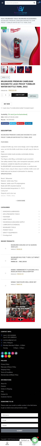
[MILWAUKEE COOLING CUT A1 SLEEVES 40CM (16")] (5, 248)
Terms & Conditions (7, 372)
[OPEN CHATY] (35, 440)
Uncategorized (7, 235)
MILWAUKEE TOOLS (11, 18)
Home (3, 18)
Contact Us (4, 394)
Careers (3, 386)
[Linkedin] (9, 353)
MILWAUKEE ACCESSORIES (27, 18)
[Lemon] (9, 356)
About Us (3, 383)
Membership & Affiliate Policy (9, 375)
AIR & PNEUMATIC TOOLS (11, 214)
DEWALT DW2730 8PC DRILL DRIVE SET (23, 282)
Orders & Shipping (6, 389)
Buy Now (7, 104)
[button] (37, 29)
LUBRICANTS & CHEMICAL (11, 224)
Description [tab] (6, 130)
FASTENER (6, 216)
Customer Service (6, 397)
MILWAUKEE (10, 119)
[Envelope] (2, 356)
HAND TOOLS (7, 219)
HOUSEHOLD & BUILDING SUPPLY (14, 222)
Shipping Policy (5, 369)
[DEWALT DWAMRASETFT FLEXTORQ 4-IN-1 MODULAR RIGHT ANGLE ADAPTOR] (5, 273)
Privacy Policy (5, 364)
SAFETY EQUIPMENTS (10, 232)
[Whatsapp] (5, 353)
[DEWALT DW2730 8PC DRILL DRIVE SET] (5, 285)
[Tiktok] (16, 353)
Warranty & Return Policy (8, 367)
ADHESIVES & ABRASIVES (11, 211)
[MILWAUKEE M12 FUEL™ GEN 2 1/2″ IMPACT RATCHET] (5, 261)
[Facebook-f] (2, 353)
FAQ (2, 391)
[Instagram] (12, 353)
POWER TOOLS (8, 230)
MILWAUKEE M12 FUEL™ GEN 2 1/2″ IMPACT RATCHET (25, 258)
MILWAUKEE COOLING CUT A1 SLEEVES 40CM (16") (24, 246)
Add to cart (20, 95)
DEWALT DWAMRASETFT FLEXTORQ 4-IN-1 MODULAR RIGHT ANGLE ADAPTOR (25, 270)
